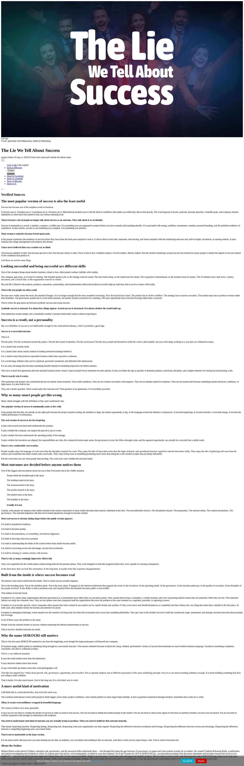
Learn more (96, 761)
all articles (62, 157)
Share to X (11, 184)
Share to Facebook (15, 176)
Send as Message (14, 167)
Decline (201, 761)
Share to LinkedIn (15, 178)
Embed (11, 170)
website (53, 157)
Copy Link (12, 165)
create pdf (45, 157)
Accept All (187, 761)
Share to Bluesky (14, 181)
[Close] (2, 189)
